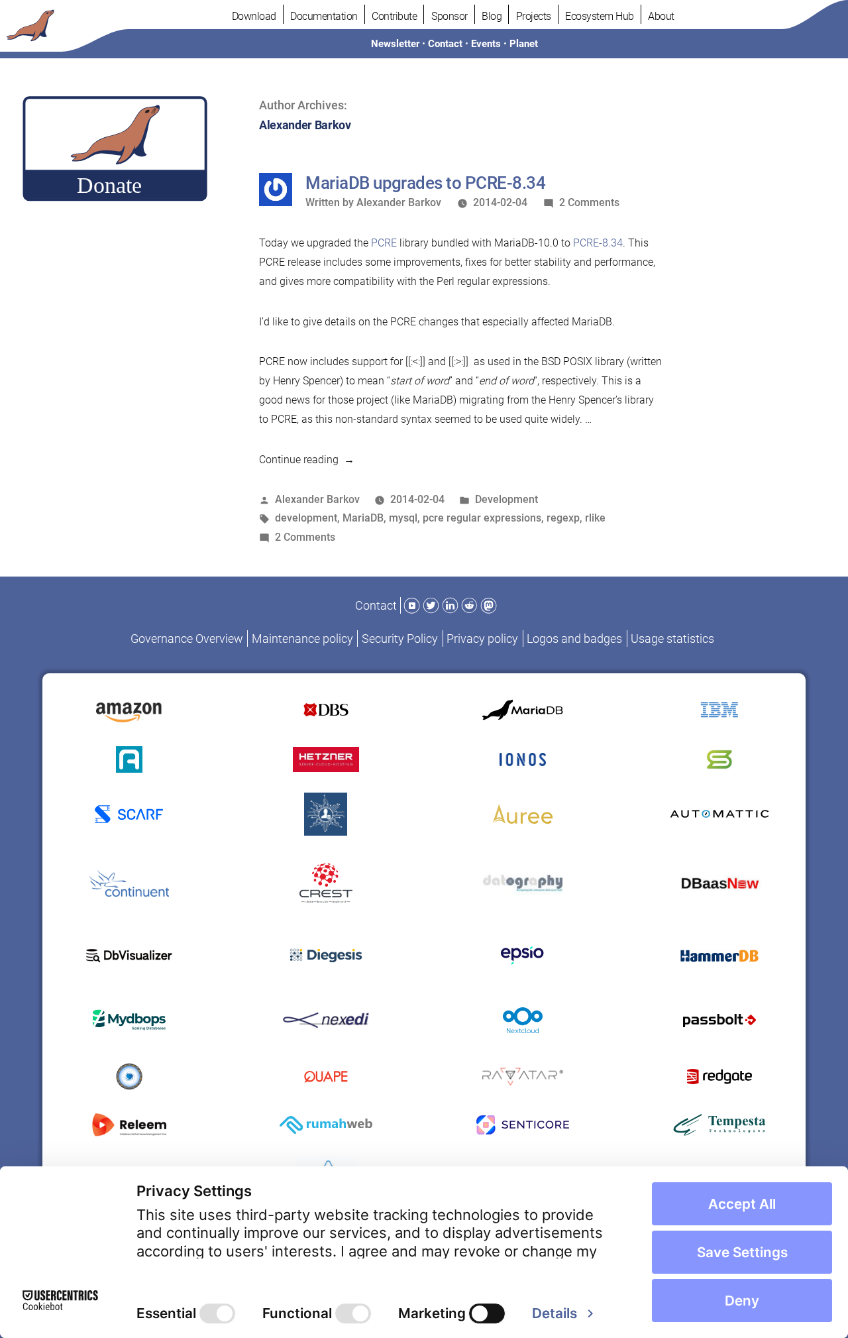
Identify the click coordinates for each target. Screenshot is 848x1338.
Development (506, 499)
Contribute (394, 16)
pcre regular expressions (482, 518)
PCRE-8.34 (598, 243)
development (306, 518)
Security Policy (400, 638)
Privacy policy (482, 638)
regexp (563, 518)
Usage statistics (672, 638)
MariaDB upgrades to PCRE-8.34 (425, 183)
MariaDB (363, 518)
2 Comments (589, 202)
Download (254, 16)
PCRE (384, 243)
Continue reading (306, 459)
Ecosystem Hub (599, 16)
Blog (492, 16)
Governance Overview (187, 638)
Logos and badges (574, 638)
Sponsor (449, 16)
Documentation (324, 16)
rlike (595, 518)
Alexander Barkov (398, 202)
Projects (533, 16)
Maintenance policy (302, 638)
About (661, 16)
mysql (403, 518)
